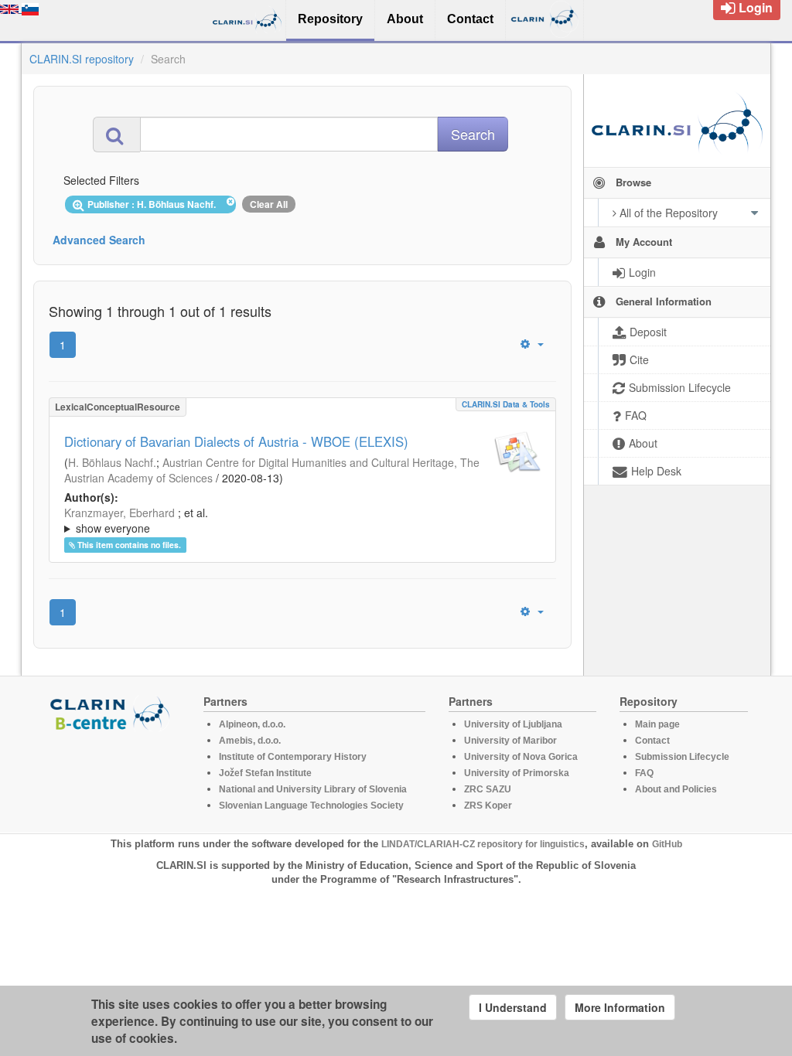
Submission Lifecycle (682, 756)
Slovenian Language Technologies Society (311, 805)
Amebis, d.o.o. (250, 740)
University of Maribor (510, 740)
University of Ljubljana (513, 724)
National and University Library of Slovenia (313, 789)
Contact (652, 740)
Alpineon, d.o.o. (252, 724)
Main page (657, 724)
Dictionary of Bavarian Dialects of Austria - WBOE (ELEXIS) (236, 441)
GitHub (667, 844)
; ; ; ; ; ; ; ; (297, 520)
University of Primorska (516, 773)
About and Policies (676, 789)
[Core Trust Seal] (112, 775)
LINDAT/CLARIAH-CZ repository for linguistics (483, 844)
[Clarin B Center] (112, 712)
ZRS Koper (488, 805)
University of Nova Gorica (521, 756)
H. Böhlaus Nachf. (112, 462)
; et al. (136, 520)
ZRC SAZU (487, 789)
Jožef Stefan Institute (265, 773)
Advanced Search (99, 239)
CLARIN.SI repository (81, 58)
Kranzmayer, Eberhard (119, 512)
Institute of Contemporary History (293, 756)
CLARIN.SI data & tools (506, 404)
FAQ (644, 773)
